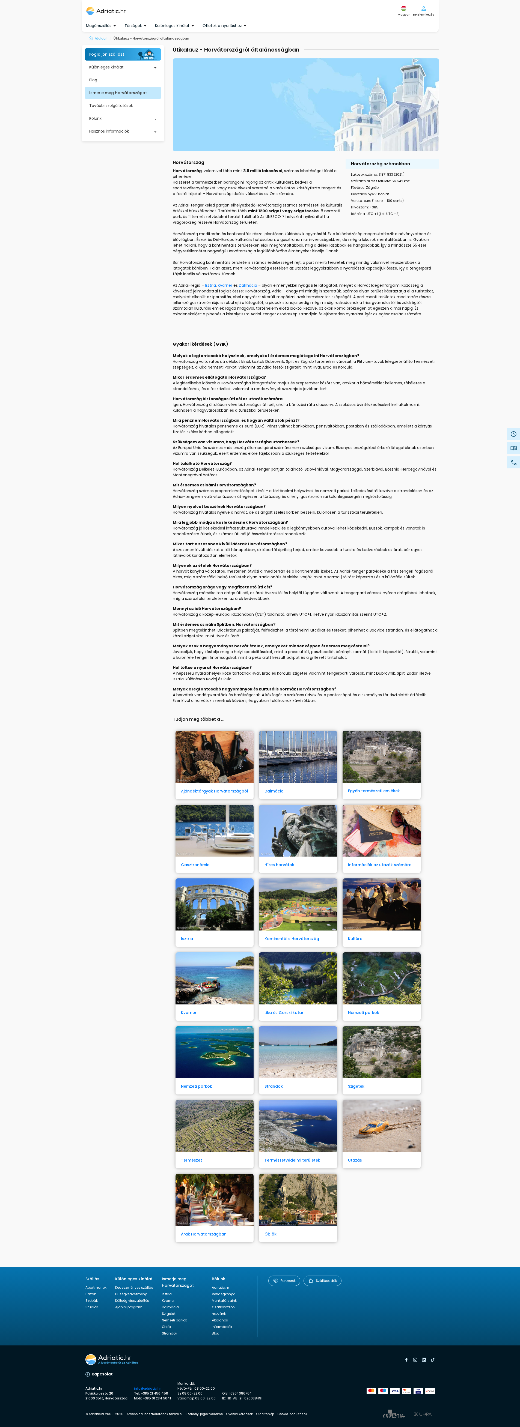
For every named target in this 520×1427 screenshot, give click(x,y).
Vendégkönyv (223, 1294)
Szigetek (169, 1313)
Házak (90, 1294)
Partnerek (288, 1280)
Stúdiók (91, 1307)
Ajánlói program (128, 1307)
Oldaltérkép (265, 1414)
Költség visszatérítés (132, 1300)
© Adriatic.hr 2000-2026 (104, 1414)
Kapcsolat (102, 1374)
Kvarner (225, 285)
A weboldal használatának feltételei (154, 1414)
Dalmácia (248, 285)
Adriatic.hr (220, 1287)
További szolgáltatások (111, 105)
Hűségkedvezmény (131, 1294)
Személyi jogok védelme (204, 1414)
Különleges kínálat (106, 67)
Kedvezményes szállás (134, 1287)
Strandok (169, 1333)
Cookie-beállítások (292, 1414)
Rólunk (95, 118)
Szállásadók (326, 1280)
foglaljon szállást (106, 54)
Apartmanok (95, 1287)
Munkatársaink (224, 1300)
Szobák (91, 1300)
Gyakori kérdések (239, 1414)
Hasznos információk (109, 131)
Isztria (210, 285)
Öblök (166, 1326)
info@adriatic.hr (147, 1388)
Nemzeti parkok (174, 1320)
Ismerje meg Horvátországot (118, 92)
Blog (93, 80)
